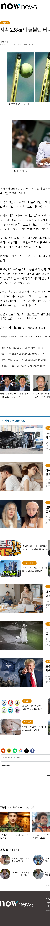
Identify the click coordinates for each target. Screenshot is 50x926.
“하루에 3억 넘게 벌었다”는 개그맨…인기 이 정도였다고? (21, 875)
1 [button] (46, 885)
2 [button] (48, 885)
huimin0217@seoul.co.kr (29, 327)
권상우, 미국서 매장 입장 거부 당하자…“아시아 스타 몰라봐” (21, 861)
